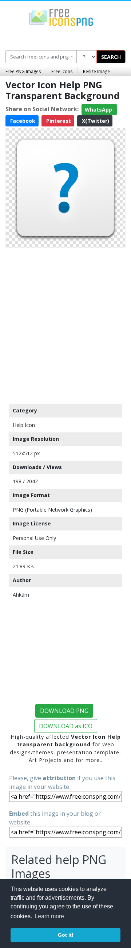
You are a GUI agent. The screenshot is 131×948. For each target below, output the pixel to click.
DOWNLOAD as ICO (65, 726)
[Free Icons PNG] (61, 17)
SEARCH (111, 56)
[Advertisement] (65, 324)
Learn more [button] (49, 916)
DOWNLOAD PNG (64, 711)
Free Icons (61, 71)
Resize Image (96, 71)
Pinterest (58, 120)
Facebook (22, 120)
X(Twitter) (94, 120)
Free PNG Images (23, 71)
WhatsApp (99, 109)
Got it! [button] (66, 935)
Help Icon (24, 424)
